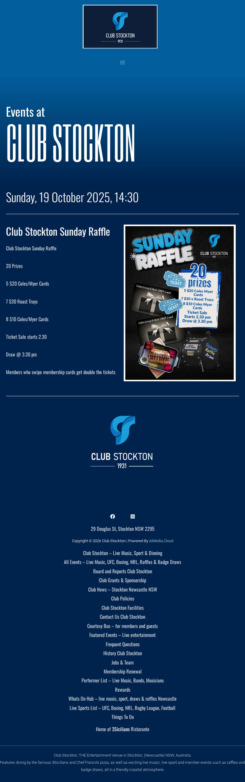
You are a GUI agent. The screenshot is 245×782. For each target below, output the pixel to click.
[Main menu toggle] (122, 62)
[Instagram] (132, 516)
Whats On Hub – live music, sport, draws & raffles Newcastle (122, 698)
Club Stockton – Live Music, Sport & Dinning (122, 553)
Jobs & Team (122, 662)
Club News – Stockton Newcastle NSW (122, 589)
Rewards (122, 689)
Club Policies (122, 598)
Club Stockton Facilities (123, 607)
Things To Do (122, 716)
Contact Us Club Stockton (122, 616)
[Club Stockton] (120, 26)
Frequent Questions (123, 644)
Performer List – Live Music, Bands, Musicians (123, 680)
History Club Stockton (122, 653)
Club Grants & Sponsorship (122, 580)
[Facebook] (112, 516)
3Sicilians (121, 729)
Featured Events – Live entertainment (122, 634)
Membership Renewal (123, 671)
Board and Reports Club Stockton (122, 571)
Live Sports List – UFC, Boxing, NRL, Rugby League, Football (122, 707)
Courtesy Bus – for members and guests (122, 625)
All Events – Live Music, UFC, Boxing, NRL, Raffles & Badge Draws (122, 561)
